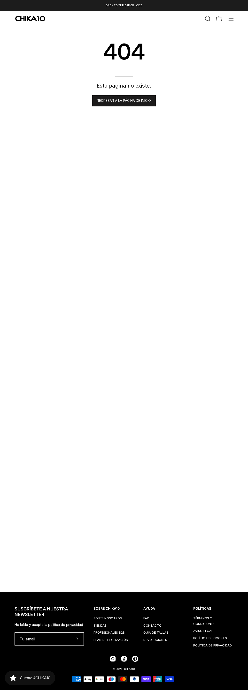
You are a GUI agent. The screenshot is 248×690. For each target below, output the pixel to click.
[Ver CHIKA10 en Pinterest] (135, 658)
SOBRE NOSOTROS (107, 618)
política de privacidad (65, 625)
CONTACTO (152, 625)
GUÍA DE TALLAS (155, 632)
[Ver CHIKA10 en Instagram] (112, 658)
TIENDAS (100, 625)
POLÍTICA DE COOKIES (210, 638)
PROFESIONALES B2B (109, 632)
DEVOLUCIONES (155, 640)
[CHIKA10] (30, 18)
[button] (207, 18)
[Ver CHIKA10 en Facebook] (124, 658)
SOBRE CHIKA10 (106, 608)
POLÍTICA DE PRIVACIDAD (212, 645)
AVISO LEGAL (203, 631)
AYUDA (149, 608)
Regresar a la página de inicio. (124, 101)
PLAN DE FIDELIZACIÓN (110, 640)
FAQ (146, 618)
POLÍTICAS (202, 608)
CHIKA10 (129, 669)
